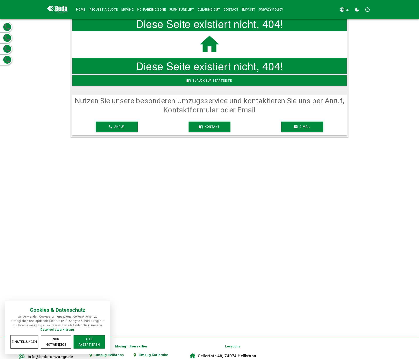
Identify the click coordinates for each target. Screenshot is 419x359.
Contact (231, 9)
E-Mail (305, 127)
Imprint (248, 9)
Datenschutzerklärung (57, 329)
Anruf (119, 127)
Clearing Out (209, 9)
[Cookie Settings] (367, 9)
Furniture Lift (181, 9)
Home (80, 9)
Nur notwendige (56, 341)
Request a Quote (103, 9)
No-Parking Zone (151, 9)
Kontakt (212, 127)
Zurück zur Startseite (212, 80)
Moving (127, 9)
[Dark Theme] (357, 9)
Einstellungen (24, 342)
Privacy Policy (271, 9)
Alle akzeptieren (89, 341)
